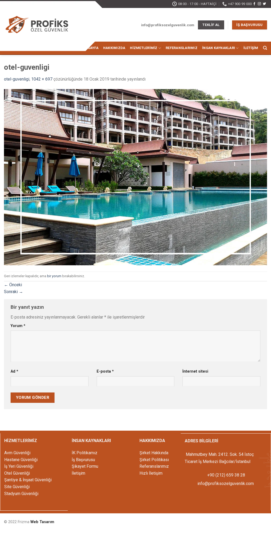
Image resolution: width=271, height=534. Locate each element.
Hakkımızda (114, 48)
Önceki (13, 284)
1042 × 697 (41, 79)
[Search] (265, 48)
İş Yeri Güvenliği (18, 466)
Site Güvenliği (17, 486)
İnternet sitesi (195, 371)
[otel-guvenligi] (135, 176)
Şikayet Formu (85, 466)
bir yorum (54, 276)
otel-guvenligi (16, 79)
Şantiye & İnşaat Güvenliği (28, 479)
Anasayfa (89, 48)
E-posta (105, 371)
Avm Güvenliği (17, 452)
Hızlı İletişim (150, 473)
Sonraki (13, 291)
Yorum (18, 326)
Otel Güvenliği (17, 473)
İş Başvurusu (83, 459)
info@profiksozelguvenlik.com (225, 483)
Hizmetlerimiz (143, 48)
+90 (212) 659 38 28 (225, 475)
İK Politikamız (84, 452)
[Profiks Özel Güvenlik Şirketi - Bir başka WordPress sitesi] (37, 25)
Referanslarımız (181, 48)
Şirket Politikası (154, 459)
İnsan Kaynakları (218, 48)
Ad (14, 371)
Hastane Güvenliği (21, 459)
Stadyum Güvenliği (21, 493)
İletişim (250, 48)
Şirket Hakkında (153, 452)
